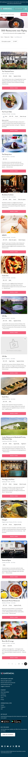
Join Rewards (18, 8)
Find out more (5, 84)
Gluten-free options (22, 199)
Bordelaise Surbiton (8, 195)
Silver (6, 116)
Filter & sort (7, 41)
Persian (10, 524)
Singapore (3, 707)
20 (25, 663)
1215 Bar (4, 316)
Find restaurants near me (6, 684)
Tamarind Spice (6, 560)
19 (22, 663)
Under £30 (10, 645)
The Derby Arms (7, 154)
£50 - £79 (11, 116)
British (10, 76)
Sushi (10, 401)
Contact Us (3, 694)
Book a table (14, 88)
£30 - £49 (5, 76)
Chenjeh (4, 520)
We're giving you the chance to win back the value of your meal (14, 2)
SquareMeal (6, 8)
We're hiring (3, 695)
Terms (2, 697)
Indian (4, 565)
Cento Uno (5, 275)
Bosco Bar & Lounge (8, 641)
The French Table (7, 112)
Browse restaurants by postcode (8, 682)
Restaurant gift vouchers (6, 680)
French (16, 116)
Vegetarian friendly (17, 76)
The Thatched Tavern (8, 71)
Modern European (22, 240)
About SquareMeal (5, 692)
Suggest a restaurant (5, 686)
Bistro (10, 199)
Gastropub (15, 484)
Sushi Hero (5, 397)
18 (18, 663)
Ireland (2, 705)
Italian (10, 280)
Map (16, 41)
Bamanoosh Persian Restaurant (11, 601)
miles (19, 33)
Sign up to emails (8, 734)
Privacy (2, 699)
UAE (2, 709)
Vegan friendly (11, 361)
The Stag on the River (8, 479)
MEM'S (4, 235)
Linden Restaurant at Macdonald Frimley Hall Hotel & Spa (14, 438)
